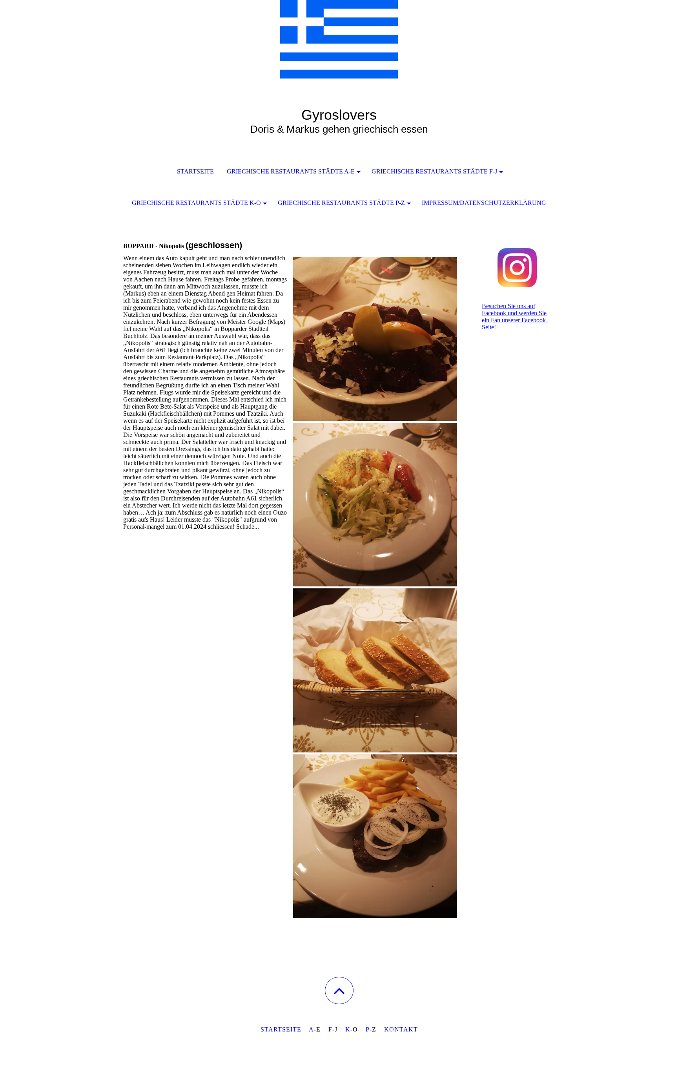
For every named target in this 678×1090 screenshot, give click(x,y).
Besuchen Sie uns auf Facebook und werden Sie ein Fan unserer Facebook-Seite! (515, 316)
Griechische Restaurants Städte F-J (434, 171)
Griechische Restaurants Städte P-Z (341, 202)
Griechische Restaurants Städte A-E (291, 171)
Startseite (195, 171)
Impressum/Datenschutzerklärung (484, 202)
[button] (339, 990)
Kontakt (401, 1029)
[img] (339, 39)
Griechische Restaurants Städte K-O (196, 202)
